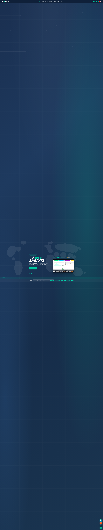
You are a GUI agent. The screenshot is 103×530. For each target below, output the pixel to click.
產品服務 (43, 1)
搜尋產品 (52, 280)
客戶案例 (55, 1)
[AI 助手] (101, 520)
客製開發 (72, 280)
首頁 (39, 1)
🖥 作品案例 (58, 257)
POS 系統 (59, 280)
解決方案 (46, 1)
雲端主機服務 (50, 1)
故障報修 (58, 1)
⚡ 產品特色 (68, 257)
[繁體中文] (99, 1)
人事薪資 (69, 280)
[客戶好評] (101, 523)
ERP (55, 280)
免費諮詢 (95, 1)
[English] (100, 1)
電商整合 (65, 280)
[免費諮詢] (101, 528)
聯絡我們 (62, 1)
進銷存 (62, 280)
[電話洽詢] (101, 525)
